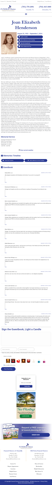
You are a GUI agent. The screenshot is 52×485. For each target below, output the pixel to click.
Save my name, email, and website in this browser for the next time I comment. (22, 352)
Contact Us (3, 1)
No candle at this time (9, 365)
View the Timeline (9, 160)
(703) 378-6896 (27, 7)
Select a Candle (7, 356)
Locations (13, 469)
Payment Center (13, 474)
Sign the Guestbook (25, 43)
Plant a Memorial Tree (26, 46)
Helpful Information (39, 469)
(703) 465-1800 (45, 7)
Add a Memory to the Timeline (28, 40)
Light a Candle (24, 36)
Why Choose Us (39, 471)
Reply (6, 182)
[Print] (19, 51)
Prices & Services (39, 463)
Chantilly (14, 1)
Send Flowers (48, 1)
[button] (26, 14)
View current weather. (26, 150)
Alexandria (9, 1)
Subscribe (27, 386)
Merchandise (39, 466)
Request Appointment (13, 466)
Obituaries (39, 474)
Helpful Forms (40, 1)
